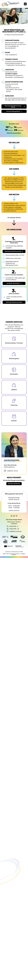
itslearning (14, 405)
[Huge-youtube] (16, 516)
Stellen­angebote (14, 358)
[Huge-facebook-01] (11, 516)
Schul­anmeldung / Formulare (14, 343)
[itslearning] (14, 401)
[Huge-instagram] (14, 516)
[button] (25, 4)
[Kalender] (14, 416)
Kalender (14, 420)
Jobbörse (14, 389)
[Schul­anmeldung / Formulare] (14, 339)
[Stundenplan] (14, 370)
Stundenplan (14, 374)
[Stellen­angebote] (14, 354)
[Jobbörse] (14, 385)
